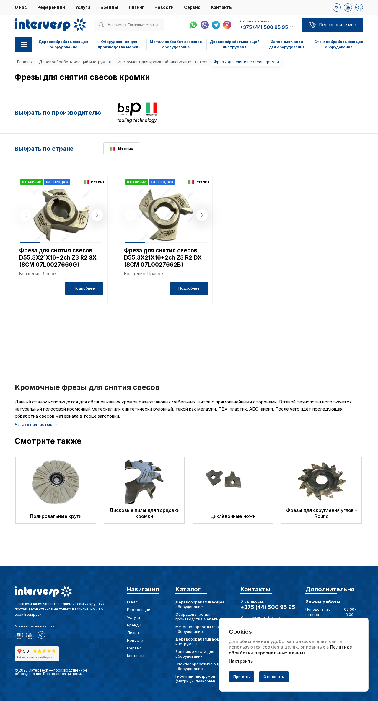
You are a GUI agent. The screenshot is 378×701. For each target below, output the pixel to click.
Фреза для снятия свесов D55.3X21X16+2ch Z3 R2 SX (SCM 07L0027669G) (58, 257)
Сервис (192, 7)
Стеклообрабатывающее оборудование (199, 666)
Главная (25, 61)
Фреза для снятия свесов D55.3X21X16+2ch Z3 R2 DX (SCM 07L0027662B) (163, 257)
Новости (164, 7)
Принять (241, 676)
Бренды (109, 7)
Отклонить (273, 676)
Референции (51, 7)
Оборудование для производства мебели (197, 616)
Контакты (222, 7)
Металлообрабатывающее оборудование (201, 629)
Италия (125, 149)
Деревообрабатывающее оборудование (200, 604)
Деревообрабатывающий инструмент (75, 61)
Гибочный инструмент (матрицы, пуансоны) (196, 678)
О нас (21, 7)
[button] (97, 215)
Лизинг (136, 7)
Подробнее (84, 288)
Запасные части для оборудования (194, 654)
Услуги (82, 7)
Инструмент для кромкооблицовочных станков (163, 61)
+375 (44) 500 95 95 (267, 607)
